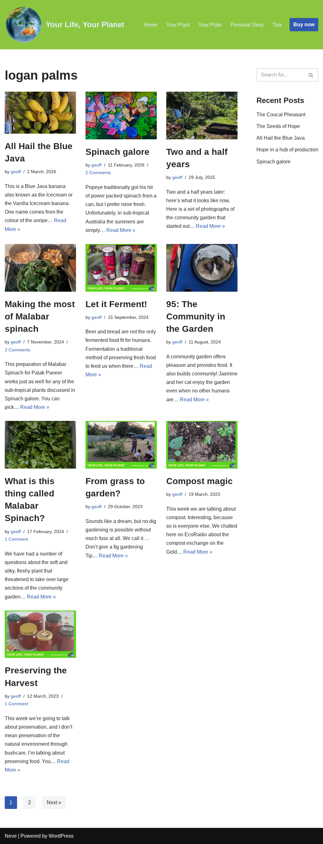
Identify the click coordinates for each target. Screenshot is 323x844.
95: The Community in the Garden (195, 316)
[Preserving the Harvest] (40, 634)
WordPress (61, 836)
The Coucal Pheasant (280, 114)
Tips (277, 24)
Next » (54, 802)
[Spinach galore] (121, 115)
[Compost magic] (202, 445)
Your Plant (178, 24)
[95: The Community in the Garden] (202, 268)
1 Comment (16, 539)
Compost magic (199, 481)
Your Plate (210, 24)
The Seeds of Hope (278, 126)
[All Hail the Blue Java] (40, 113)
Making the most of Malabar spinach (40, 316)
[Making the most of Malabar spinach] (40, 268)
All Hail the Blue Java (280, 138)
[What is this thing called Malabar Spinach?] (40, 445)
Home (150, 24)
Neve (11, 836)
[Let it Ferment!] (121, 268)
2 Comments (98, 172)
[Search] (311, 75)
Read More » (120, 230)
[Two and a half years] (202, 115)
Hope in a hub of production (287, 149)
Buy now (303, 24)
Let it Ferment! (116, 304)
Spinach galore (117, 152)
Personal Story (247, 24)
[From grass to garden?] (121, 445)
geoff (16, 171)
